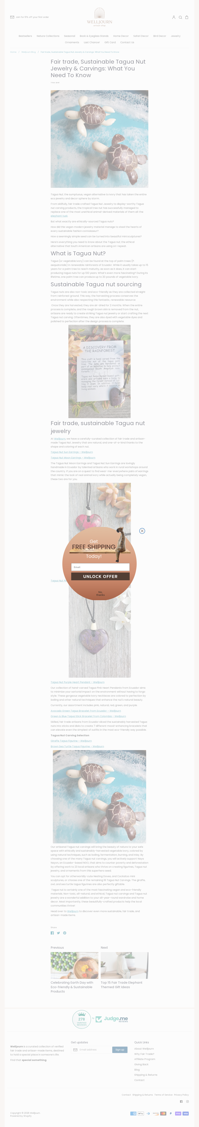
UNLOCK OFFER (100, 576)
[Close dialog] (142, 531)
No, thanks (100, 593)
